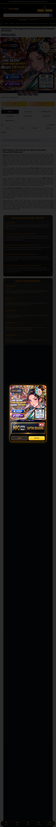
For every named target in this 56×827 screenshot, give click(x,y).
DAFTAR (36, 438)
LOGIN (19, 438)
